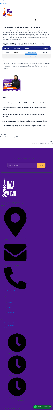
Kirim (40, 165)
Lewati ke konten (4, 0)
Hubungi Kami (21, 400)
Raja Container (3, 3)
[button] (42, 407)
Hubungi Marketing (31, 52)
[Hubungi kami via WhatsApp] (6, 22)
